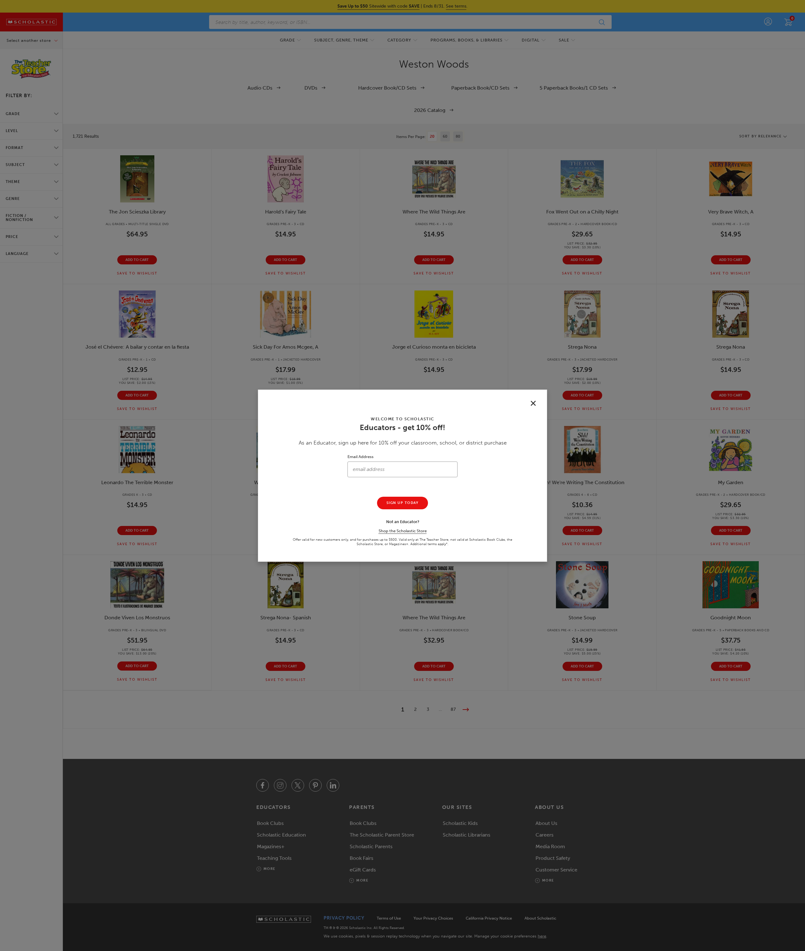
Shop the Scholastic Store (403, 530)
